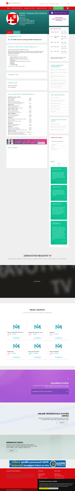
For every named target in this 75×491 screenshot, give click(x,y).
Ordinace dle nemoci (41, 8)
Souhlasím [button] (42, 488)
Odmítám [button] (46, 488)
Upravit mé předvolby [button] (54, 488)
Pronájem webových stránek (59, 478)
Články (50, 8)
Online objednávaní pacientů (59, 475)
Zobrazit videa (37, 281)
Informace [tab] (9, 32)
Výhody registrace (41, 474)
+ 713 (53, 242)
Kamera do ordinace (57, 474)
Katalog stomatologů (68, 8)
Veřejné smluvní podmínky (42, 478)
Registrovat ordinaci (41, 473)
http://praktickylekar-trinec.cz (28, 23)
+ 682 (53, 217)
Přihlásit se (40, 475)
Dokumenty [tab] (17, 32)
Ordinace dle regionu (16, 8)
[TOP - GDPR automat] (26, 141)
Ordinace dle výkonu (29, 8)
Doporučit (52, 161)
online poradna (59, 8)
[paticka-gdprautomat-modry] (37, 463)
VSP (59, 166)
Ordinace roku (56, 473)
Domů (8, 8)
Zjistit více (62, 422)
